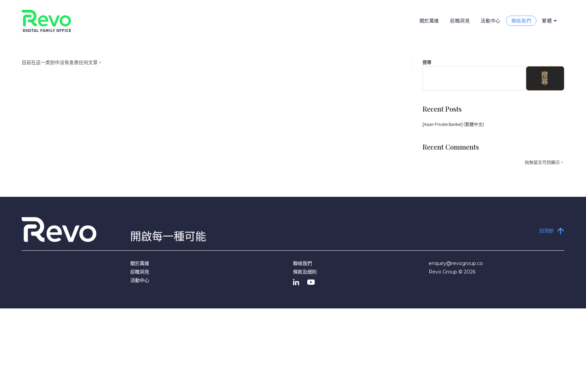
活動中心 (139, 280)
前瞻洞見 (139, 272)
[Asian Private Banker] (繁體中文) (453, 124)
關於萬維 (139, 263)
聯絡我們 (302, 263)
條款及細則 (305, 272)
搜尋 (427, 62)
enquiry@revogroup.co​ (456, 263)
